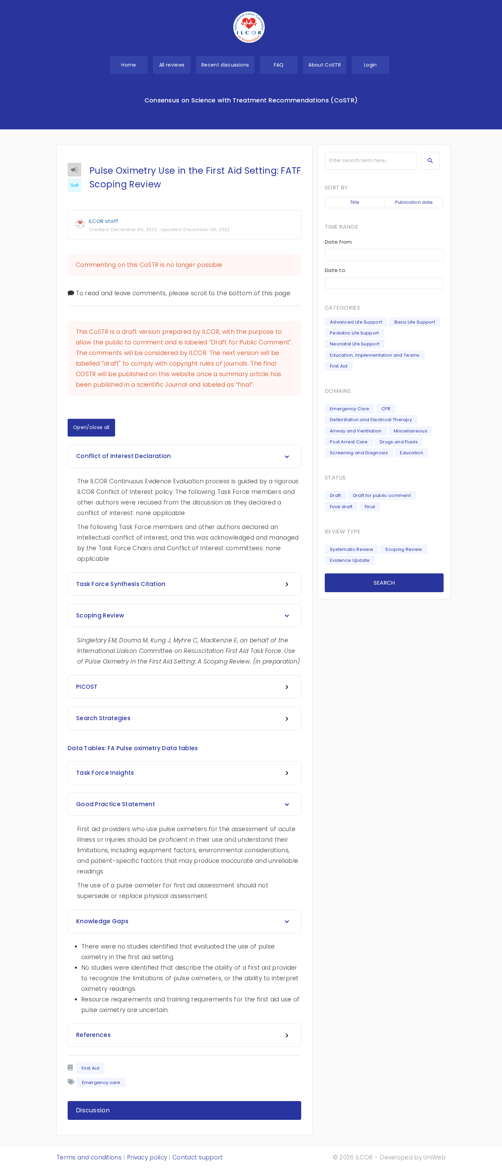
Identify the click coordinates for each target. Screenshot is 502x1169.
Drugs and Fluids (399, 442)
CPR (386, 408)
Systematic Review (351, 549)
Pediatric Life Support (354, 333)
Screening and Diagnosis (359, 453)
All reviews (172, 64)
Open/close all (91, 427)
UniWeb (434, 1157)
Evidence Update (350, 560)
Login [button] (370, 64)
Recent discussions (225, 64)
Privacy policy (147, 1157)
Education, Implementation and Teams (375, 355)
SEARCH (384, 583)
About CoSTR (324, 64)
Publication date (414, 202)
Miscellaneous (410, 431)
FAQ (279, 64)
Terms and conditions (89, 1157)
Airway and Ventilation (356, 431)
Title (355, 202)
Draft (335, 495)
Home (128, 64)
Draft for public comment (382, 495)
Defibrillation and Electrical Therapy (371, 419)
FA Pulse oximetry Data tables (153, 748)
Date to (335, 270)
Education (411, 453)
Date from (338, 241)
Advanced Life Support (356, 322)
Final (370, 506)
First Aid (90, 1068)
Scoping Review (403, 549)
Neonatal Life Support (354, 344)
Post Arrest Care (349, 442)
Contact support (197, 1157)
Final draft (341, 506)
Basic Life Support (414, 322)
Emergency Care (349, 408)
